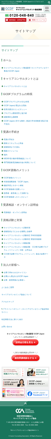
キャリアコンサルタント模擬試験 (17, 243)
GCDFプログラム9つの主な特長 (16, 102)
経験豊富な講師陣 (11, 117)
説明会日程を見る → (25, 342)
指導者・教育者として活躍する (16, 193)
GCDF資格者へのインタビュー (16, 197)
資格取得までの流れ (12, 147)
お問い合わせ (6, 327)
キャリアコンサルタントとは (15, 86)
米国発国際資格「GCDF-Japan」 (17, 182)
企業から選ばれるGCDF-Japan (16, 276)
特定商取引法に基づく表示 (12, 319)
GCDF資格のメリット (12, 178)
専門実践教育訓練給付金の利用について (20, 162)
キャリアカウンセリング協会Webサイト (25, 430)
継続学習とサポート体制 (13, 185)
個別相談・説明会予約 (17, 20)
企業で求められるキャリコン (15, 272)
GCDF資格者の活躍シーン (14, 189)
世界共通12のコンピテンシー (15, 109)
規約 (5, 155)
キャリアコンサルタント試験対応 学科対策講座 (22, 235)
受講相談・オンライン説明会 (15, 212)
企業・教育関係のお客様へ (14, 280)
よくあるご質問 (7, 287)
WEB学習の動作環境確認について (17, 159)
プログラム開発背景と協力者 (15, 113)
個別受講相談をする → (26, 358)
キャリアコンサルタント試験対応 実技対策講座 (22, 239)
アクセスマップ (7, 302)
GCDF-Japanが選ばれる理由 (15, 105)
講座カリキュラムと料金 (13, 143)
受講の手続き (9, 139)
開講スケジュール (38, 20)
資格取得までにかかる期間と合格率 (18, 231)
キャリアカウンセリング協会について (16, 295)
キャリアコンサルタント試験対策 (17, 228)
